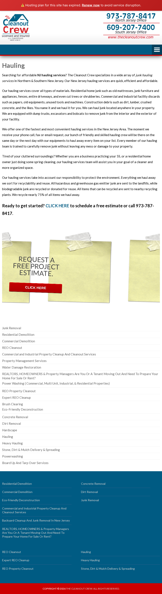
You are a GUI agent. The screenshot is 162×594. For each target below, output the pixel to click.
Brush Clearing (12, 404)
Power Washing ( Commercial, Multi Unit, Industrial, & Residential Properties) (56, 383)
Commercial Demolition (18, 341)
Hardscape (9, 430)
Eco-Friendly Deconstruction (22, 409)
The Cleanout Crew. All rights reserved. (93, 588)
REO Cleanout (12, 348)
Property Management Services (24, 361)
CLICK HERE (57, 205)
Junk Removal (11, 328)
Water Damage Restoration (21, 367)
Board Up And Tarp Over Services (25, 463)
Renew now (91, 5)
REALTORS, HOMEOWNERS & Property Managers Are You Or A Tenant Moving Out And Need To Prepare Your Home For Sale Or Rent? (35, 532)
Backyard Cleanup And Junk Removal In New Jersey (36, 520)
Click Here (35, 287)
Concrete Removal (15, 417)
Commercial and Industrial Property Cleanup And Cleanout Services (49, 354)
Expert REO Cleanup (16, 397)
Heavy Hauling (12, 443)
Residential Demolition (18, 334)
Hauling (7, 436)
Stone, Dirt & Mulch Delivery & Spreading (31, 450)
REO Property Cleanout (19, 391)
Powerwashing (12, 456)
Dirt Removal (11, 423)
